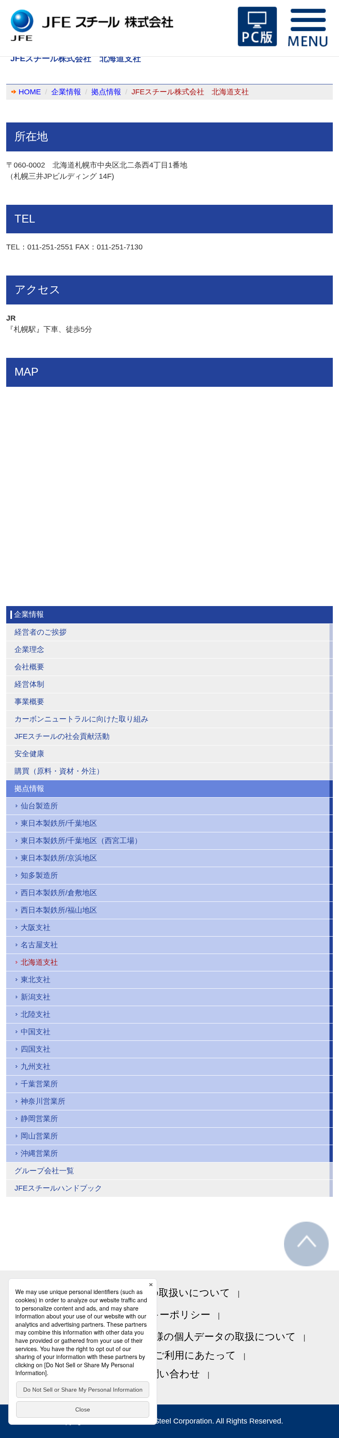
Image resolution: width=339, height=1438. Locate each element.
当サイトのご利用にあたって (169, 1355)
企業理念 (29, 649)
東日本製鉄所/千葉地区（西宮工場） (81, 840)
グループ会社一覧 (44, 1171)
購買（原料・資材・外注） (59, 771)
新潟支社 (35, 997)
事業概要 (29, 701)
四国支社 (35, 1049)
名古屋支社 (39, 945)
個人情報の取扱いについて (169, 1292)
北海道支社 (39, 962)
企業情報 (66, 92)
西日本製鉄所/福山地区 (59, 910)
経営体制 (29, 684)
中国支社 (35, 1032)
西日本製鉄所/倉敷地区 (59, 893)
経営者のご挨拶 (40, 632)
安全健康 (29, 754)
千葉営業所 (39, 1084)
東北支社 (35, 979)
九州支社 (35, 1066)
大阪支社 (35, 927)
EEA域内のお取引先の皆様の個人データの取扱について (169, 1336)
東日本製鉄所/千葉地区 (59, 823)
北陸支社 (35, 1014)
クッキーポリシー (169, 1314)
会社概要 (29, 667)
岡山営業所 (39, 1136)
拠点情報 (106, 92)
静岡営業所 (39, 1118)
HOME (30, 92)
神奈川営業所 (43, 1101)
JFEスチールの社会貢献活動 (62, 736)
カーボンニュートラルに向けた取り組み (81, 719)
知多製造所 (39, 875)
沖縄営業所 (39, 1153)
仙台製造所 (39, 806)
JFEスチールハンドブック (58, 1188)
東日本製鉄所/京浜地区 (59, 858)
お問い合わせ (169, 1373)
